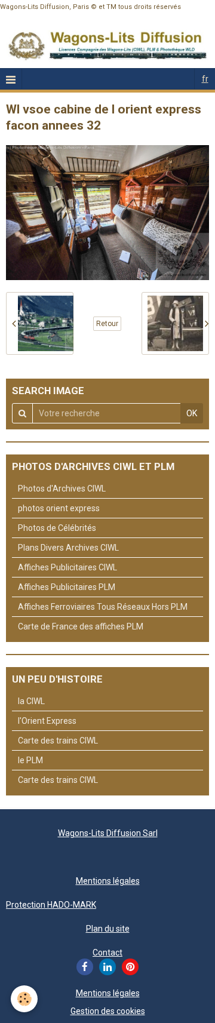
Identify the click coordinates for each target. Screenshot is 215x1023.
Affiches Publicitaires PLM (66, 587)
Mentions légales (108, 881)
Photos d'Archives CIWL (62, 488)
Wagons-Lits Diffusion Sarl (108, 833)
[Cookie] (24, 998)
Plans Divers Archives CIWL (68, 547)
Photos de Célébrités (57, 528)
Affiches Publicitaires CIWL (67, 567)
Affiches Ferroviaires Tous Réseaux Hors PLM (103, 607)
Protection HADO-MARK (51, 905)
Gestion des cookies (107, 1011)
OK (191, 413)
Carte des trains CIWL (58, 740)
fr (205, 79)
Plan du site (108, 928)
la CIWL (31, 701)
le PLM (30, 760)
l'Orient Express (47, 721)
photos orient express (59, 508)
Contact (107, 952)
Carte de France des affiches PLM (80, 626)
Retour (107, 324)
